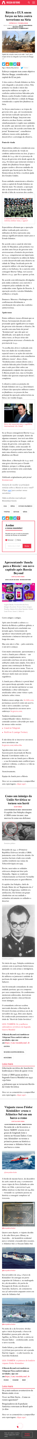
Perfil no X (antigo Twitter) (16, 732)
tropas (7, 512)
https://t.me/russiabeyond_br (17, 1043)
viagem (15, 1380)
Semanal (10, 540)
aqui (9, 490)
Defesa (16, 512)
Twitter (25, 68)
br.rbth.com (29, 700)
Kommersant (7, 480)
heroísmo (8, 1058)
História (18, 807)
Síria (25, 512)
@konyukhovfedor (10, 1172)
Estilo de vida (18, 577)
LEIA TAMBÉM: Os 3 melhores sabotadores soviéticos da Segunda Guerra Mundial (16, 1027)
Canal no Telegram (12, 728)
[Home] (3, 2)
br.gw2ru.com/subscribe (12, 745)
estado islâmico (25, 506)
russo (6, 1380)
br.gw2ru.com (16, 711)
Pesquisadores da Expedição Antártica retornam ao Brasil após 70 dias (17, 1406)
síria (12, 506)
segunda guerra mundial (14, 1052)
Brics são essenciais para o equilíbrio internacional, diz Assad (18, 425)
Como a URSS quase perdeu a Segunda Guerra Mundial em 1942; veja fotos (17, 1077)
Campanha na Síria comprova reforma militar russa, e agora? (16, 220)
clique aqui (21, 784)
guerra (7, 1046)
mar (24, 1380)
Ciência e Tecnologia (18, 23)
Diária (19, 540)
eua (5, 506)
